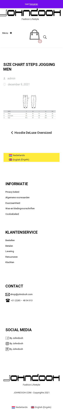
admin (11, 78)
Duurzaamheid (12, 203)
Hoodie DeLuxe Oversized (33, 132)
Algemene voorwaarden (17, 197)
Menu (5, 33)
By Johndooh (16, 338)
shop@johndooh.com (21, 294)
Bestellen (10, 240)
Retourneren (11, 257)
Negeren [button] (33, 4)
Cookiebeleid (12, 214)
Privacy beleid (12, 192)
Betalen (9, 246)
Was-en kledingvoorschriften (20, 208)
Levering (9, 251)
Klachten (9, 262)
